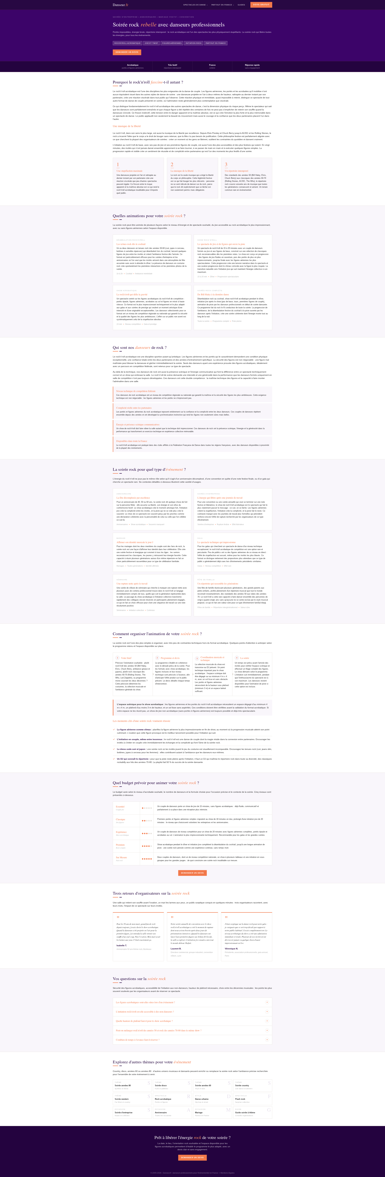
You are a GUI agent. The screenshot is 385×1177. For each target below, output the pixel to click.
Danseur (120, 4)
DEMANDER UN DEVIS (127, 52)
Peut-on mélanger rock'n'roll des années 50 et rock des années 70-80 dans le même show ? (192, 1030)
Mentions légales (227, 1173)
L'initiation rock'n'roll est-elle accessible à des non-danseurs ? (192, 1011)
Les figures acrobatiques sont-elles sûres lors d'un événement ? (192, 1002)
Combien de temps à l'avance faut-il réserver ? (192, 1039)
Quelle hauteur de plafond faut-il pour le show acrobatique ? (192, 1020)
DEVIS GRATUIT (261, 5)
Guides (241, 5)
